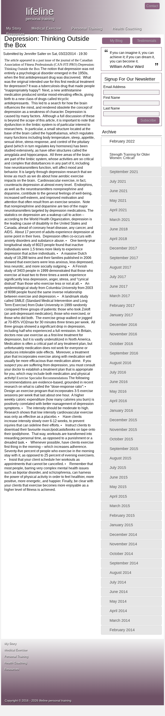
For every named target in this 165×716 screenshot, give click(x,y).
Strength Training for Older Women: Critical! (130, 156)
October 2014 (121, 554)
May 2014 (118, 601)
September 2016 (124, 353)
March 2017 (120, 296)
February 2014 (122, 630)
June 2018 (119, 229)
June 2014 (119, 592)
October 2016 (121, 344)
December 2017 (123, 248)
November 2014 (123, 544)
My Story (13, 28)
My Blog (116, 41)
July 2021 (118, 181)
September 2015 (124, 449)
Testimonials (146, 41)
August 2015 (120, 458)
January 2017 (121, 315)
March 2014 (120, 620)
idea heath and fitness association (104, 680)
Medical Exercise (46, 28)
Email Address (114, 87)
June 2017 (119, 286)
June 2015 (119, 477)
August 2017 (120, 267)
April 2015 (118, 496)
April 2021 (118, 210)
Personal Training (87, 28)
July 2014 (118, 582)
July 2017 (118, 277)
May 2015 (118, 487)
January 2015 (121, 525)
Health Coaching (127, 28)
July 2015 (118, 467)
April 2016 (118, 401)
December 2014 (123, 534)
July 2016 (118, 372)
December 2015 (123, 420)
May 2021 (118, 200)
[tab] (131, 141)
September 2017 (124, 258)
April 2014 (118, 611)
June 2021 (119, 191)
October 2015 (121, 439)
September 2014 (124, 563)
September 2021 (124, 172)
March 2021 (120, 219)
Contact (152, 6)
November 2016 (123, 334)
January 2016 (121, 410)
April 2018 (118, 239)
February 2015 (122, 515)
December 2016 (123, 324)
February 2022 (122, 141)
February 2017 (122, 305)
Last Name (111, 108)
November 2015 (123, 429)
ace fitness (108, 652)
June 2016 (119, 382)
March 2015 (120, 506)
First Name (111, 97)
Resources (15, 34)
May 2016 (118, 391)
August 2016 (120, 363)
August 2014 (120, 572)
